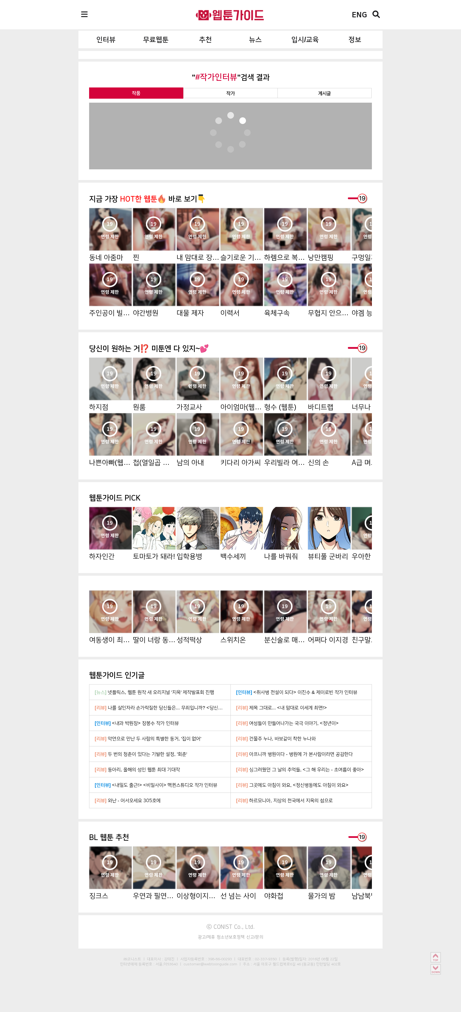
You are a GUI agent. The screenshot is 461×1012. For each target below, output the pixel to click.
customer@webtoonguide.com (210, 964)
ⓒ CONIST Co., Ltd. (230, 927)
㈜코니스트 (132, 959)
